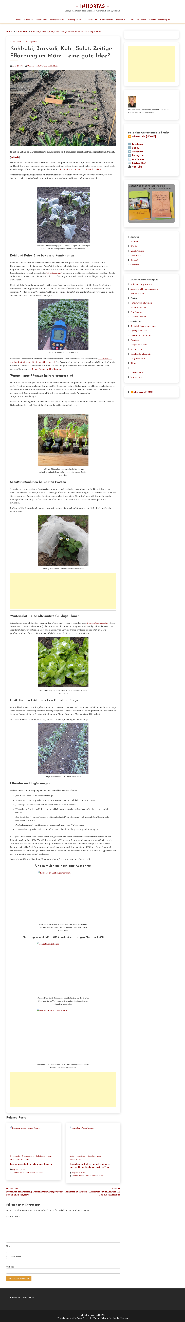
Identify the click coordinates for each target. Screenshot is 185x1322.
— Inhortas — (92, 6)
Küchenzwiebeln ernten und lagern (31, 1164)
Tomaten (135, 264)
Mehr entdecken (138, 316)
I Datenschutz (27, 1297)
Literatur (120, 19)
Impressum (136, 377)
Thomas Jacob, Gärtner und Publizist (42, 66)
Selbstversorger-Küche (142, 284)
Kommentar (13, 1216)
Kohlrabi (15, 157)
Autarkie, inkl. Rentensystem (144, 289)
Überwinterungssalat (97, 623)
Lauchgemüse (137, 251)
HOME (18, 19)
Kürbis (134, 246)
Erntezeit (15, 1156)
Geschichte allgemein (141, 354)
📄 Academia (136, 159)
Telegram (137, 152)
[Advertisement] (63, 591)
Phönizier (135, 340)
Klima (133, 363)
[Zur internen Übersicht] (151, 222)
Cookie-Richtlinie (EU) (159, 19)
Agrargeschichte (139, 330)
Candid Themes (120, 1318)
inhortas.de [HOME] (144, 136)
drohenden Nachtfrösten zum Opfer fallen (80, 169)
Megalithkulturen (139, 344)
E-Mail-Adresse (13, 1256)
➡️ (129, 144)
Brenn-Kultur (137, 349)
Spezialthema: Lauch (20, 1159)
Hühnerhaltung (138, 293)
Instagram (138, 155)
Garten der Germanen (141, 335)
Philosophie (72, 19)
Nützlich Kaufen (138, 19)
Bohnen (134, 241)
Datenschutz (137, 372)
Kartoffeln (136, 255)
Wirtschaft (105, 19)
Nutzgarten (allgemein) (142, 303)
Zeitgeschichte (138, 358)
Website (10, 1266)
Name (9, 1246)
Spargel (134, 260)
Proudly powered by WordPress (72, 1318)
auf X (135, 148)
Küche (27, 19)
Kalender (40, 19)
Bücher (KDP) (140, 163)
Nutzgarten (56, 19)
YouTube (137, 167)
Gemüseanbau (17, 42)
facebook (137, 144)
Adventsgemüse (53, 273)
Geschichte (89, 19)
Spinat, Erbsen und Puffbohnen (46, 369)
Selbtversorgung (44, 1156)
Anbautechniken (78, 1156)
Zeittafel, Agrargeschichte (143, 326)
